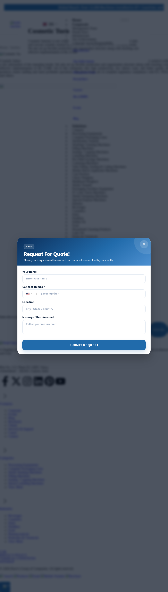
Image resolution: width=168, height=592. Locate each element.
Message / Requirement (38, 317)
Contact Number (33, 287)
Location (28, 302)
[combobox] (31, 294)
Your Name (29, 272)
